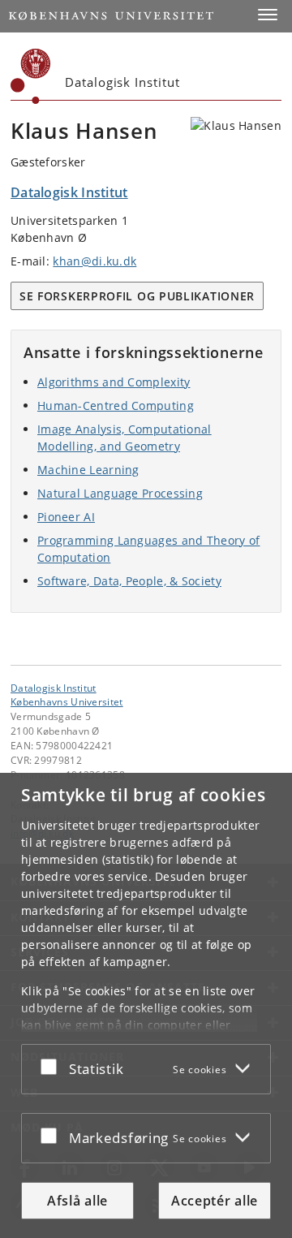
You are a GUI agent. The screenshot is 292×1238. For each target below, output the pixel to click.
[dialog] (146, 1005)
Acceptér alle (214, 1201)
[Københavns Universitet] (31, 76)
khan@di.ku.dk (94, 261)
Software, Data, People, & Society (129, 581)
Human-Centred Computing (115, 405)
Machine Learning (88, 469)
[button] (267, 14)
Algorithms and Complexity (114, 382)
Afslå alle (77, 1201)
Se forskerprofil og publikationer (137, 296)
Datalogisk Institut (54, 687)
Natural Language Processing (120, 493)
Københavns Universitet (67, 701)
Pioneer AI (66, 516)
